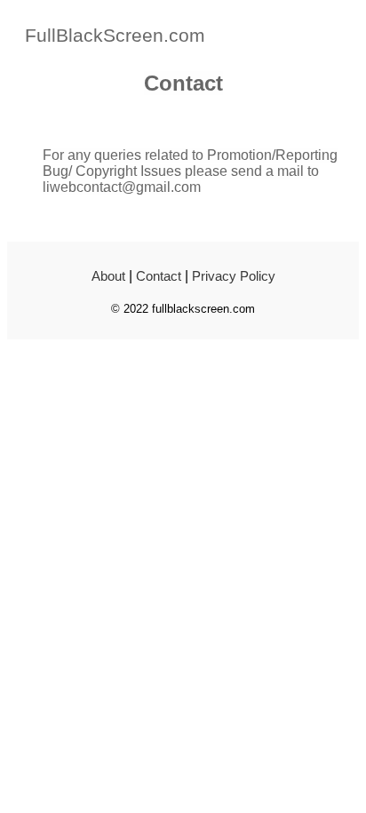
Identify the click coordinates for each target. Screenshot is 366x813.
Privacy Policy (233, 275)
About (108, 275)
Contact (158, 275)
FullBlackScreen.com (115, 35)
